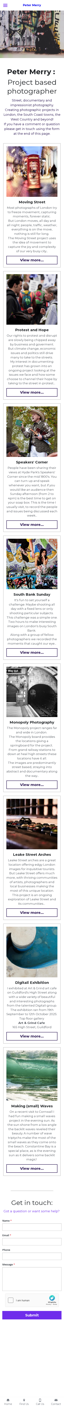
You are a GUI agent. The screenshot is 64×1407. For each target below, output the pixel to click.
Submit (32, 1315)
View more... (32, 260)
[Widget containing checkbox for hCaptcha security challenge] (32, 1300)
